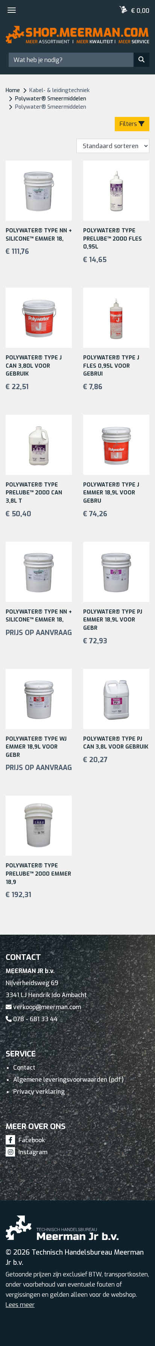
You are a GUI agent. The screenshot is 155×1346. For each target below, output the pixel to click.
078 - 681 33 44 (35, 1019)
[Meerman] (77, 37)
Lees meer (20, 1305)
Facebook (31, 1140)
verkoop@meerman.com (46, 1007)
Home (13, 90)
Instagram (32, 1152)
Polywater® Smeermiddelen (50, 98)
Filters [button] (129, 124)
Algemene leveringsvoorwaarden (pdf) (68, 1080)
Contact (24, 1068)
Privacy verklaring (39, 1092)
